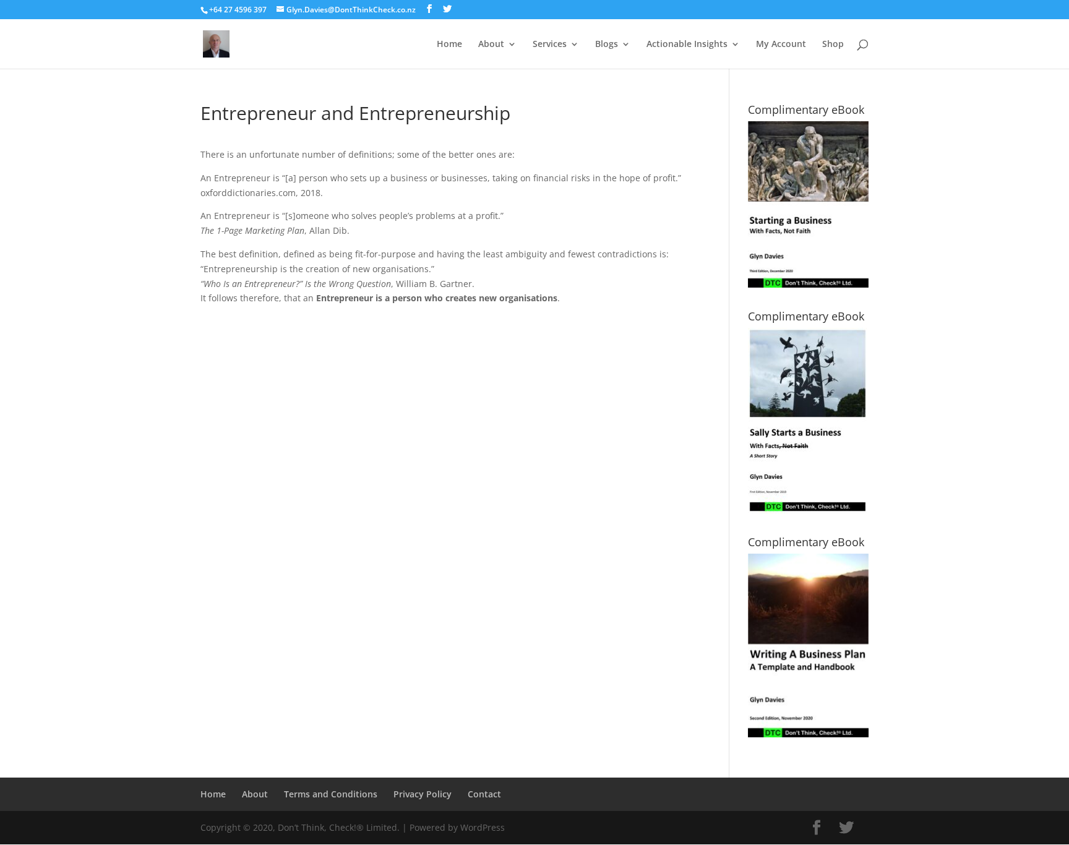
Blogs (606, 44)
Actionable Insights (687, 44)
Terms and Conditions (330, 794)
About (491, 44)
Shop (833, 44)
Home (449, 44)
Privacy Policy (422, 794)
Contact (484, 794)
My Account (781, 44)
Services (550, 44)
